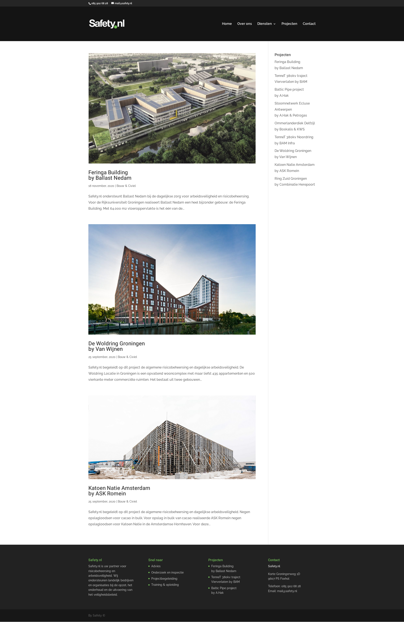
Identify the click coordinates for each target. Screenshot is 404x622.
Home (227, 24)
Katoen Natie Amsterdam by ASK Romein (119, 491)
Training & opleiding (165, 584)
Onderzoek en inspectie (167, 572)
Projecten (289, 24)
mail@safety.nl (287, 591)
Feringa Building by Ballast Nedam (110, 175)
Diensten (264, 24)
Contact (309, 24)
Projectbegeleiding (164, 578)
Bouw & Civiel (126, 186)
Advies (156, 566)
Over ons (244, 24)
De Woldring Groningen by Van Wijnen (116, 346)
